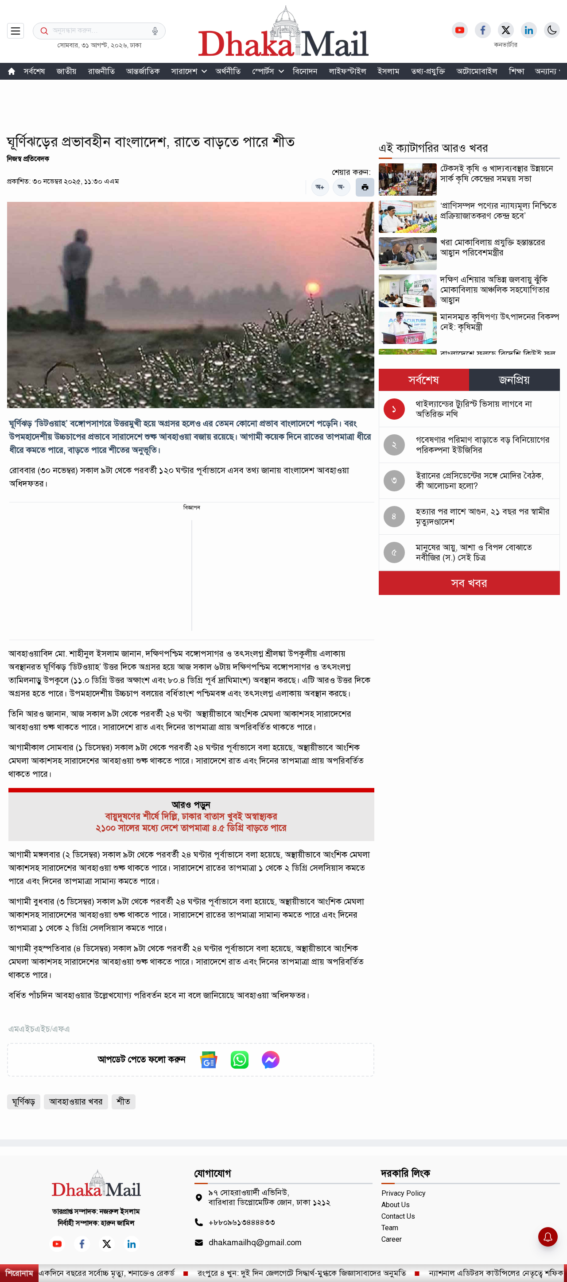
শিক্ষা (516, 71)
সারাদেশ (184, 71)
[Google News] (208, 1059)
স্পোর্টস (263, 71)
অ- (341, 187)
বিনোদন (305, 71)
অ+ (320, 187)
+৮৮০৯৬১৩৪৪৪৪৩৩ (242, 1222)
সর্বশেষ (34, 71)
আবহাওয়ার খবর (76, 1102)
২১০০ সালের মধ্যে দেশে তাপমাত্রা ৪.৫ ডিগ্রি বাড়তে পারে (191, 828)
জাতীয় (67, 71)
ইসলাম (389, 71)
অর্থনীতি (228, 71)
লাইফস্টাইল (347, 71)
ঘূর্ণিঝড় (23, 1102)
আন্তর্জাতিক (143, 71)
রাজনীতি (101, 71)
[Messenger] (270, 1059)
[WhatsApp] (239, 1059)
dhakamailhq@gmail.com (255, 1242)
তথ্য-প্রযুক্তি (428, 71)
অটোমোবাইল (477, 71)
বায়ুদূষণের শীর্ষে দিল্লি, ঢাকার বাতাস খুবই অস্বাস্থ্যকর (191, 816)
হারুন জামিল (118, 1223)
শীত (123, 1102)
